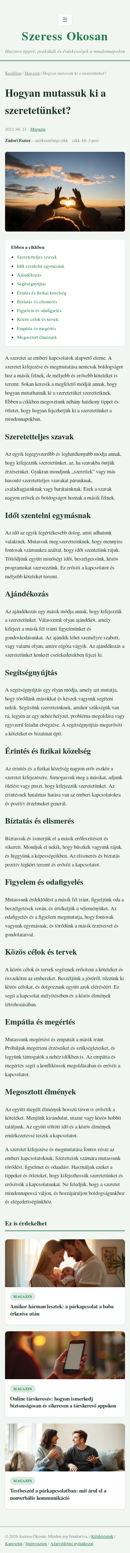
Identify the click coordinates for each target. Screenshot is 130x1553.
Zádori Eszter (18, 140)
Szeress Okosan (65, 35)
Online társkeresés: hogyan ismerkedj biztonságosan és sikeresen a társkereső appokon (63, 1402)
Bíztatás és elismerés (37, 301)
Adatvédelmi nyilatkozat (71, 1543)
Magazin (32, 73)
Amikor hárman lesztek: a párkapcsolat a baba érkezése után (62, 1309)
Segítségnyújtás (31, 283)
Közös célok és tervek (37, 319)
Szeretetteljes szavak (37, 257)
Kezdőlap (13, 73)
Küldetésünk (102, 1536)
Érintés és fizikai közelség (41, 292)
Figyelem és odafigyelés (39, 310)
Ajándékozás (29, 274)
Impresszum (36, 1543)
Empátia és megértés (36, 328)
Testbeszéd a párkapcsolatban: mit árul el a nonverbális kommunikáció (58, 1494)
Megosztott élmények (37, 337)
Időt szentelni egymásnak (40, 266)
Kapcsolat (13, 1543)
